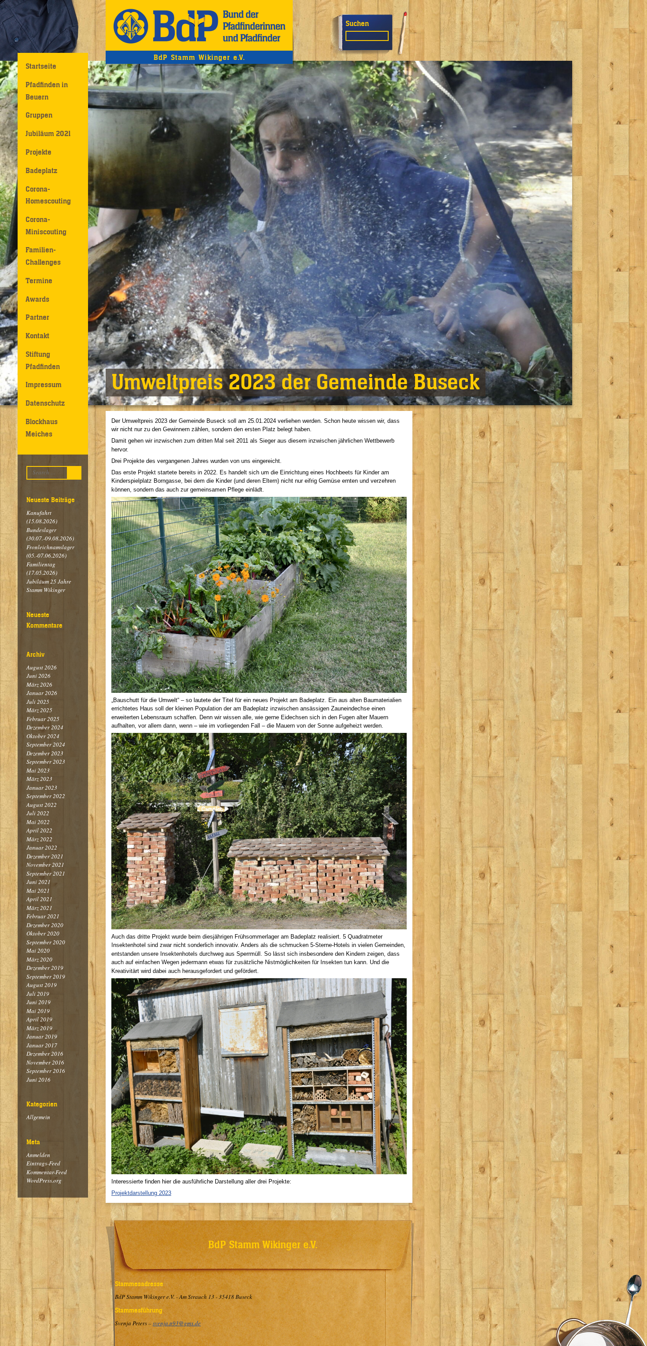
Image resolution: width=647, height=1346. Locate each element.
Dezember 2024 (44, 727)
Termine (39, 280)
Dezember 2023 (44, 753)
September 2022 (45, 796)
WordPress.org (44, 1180)
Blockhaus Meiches (42, 427)
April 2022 (39, 830)
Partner (37, 317)
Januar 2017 (41, 1045)
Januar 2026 (41, 693)
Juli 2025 (37, 702)
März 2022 (39, 839)
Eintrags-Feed (43, 1163)
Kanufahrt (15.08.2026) (41, 517)
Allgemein (38, 1117)
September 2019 (45, 976)
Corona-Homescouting (48, 195)
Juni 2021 (38, 882)
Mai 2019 (38, 1011)
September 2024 (45, 744)
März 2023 (39, 779)
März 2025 (39, 710)
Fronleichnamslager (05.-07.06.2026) (50, 551)
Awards (37, 299)
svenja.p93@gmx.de (177, 1323)
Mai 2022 (38, 822)
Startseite (41, 66)
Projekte (38, 152)
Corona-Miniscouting (46, 225)
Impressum (44, 384)
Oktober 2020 (42, 933)
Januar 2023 (41, 787)
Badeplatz (41, 170)
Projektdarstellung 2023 (141, 1193)
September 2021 (45, 873)
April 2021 (39, 899)
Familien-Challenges (43, 255)
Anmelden (38, 1155)
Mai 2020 (38, 950)
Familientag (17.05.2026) (41, 568)
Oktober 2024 (42, 736)
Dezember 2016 (44, 1054)
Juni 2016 (38, 1079)
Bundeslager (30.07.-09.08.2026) (50, 534)
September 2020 (45, 942)
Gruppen (39, 115)
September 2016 (45, 1071)
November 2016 (45, 1062)
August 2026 (41, 667)
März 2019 (39, 1028)
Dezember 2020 (44, 925)
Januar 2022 (41, 847)
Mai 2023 (38, 770)
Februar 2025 (42, 719)
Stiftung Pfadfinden (43, 360)
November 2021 (45, 865)
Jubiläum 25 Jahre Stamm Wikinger (48, 585)
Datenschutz (45, 403)
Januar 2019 (41, 1036)
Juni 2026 (38, 676)
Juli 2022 (37, 813)
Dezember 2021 (44, 856)
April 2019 (39, 1019)
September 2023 (45, 761)
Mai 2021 (38, 891)
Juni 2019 (38, 1002)
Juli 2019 (37, 994)
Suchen (357, 23)
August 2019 (41, 985)
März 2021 (39, 908)
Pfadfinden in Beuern (47, 90)
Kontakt (37, 335)
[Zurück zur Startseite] (199, 25)
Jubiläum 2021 (48, 133)
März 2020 (39, 959)
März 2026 (39, 684)
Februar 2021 (42, 916)
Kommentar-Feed (46, 1172)
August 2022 (41, 805)
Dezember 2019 (44, 968)
